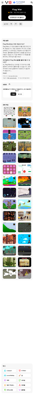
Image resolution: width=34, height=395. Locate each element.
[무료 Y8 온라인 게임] (8, 2)
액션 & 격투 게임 (12, 76)
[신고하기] (16, 24)
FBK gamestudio (12, 78)
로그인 (20, 94)
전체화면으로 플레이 (17, 17)
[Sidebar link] (2, 2)
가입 (13, 94)
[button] (5, 73)
